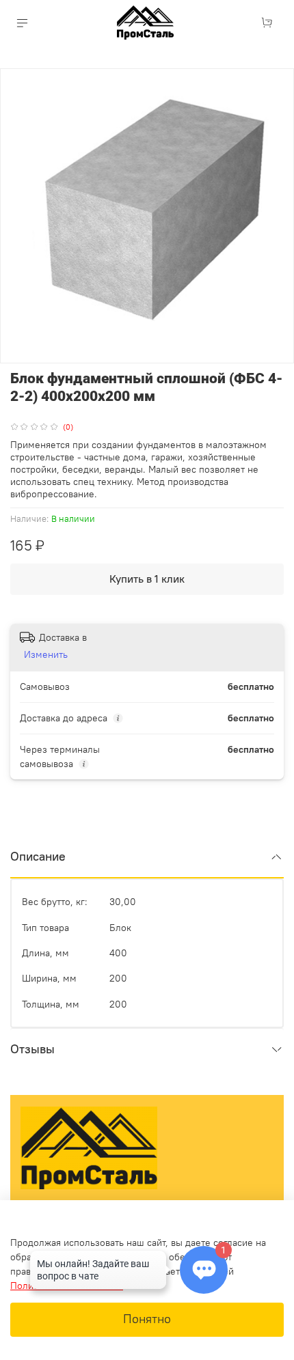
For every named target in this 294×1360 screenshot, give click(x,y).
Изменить (46, 654)
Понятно (147, 1319)
